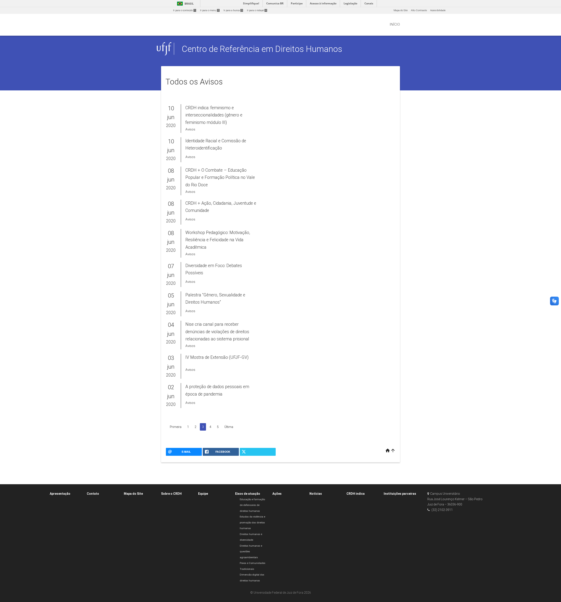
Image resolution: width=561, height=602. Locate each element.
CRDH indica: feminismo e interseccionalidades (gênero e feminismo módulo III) (213, 115)
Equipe (203, 493)
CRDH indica (355, 493)
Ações (277, 493)
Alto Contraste (419, 10)
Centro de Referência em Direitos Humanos (262, 49)
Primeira (175, 427)
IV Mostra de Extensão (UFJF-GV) (217, 357)
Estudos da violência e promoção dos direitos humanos (252, 522)
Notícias (315, 493)
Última (228, 427)
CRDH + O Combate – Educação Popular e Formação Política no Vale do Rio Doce (220, 177)
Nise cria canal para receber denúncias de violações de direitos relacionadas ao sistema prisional (217, 331)
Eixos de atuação (247, 493)
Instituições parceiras (400, 493)
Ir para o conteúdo (184, 10)
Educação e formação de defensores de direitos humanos (252, 505)
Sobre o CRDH (171, 493)
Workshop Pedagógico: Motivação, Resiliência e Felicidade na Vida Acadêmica (217, 240)
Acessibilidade (438, 10)
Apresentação (60, 493)
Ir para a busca (233, 10)
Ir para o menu (209, 10)
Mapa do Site (401, 10)
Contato (93, 493)
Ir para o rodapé (256, 10)
